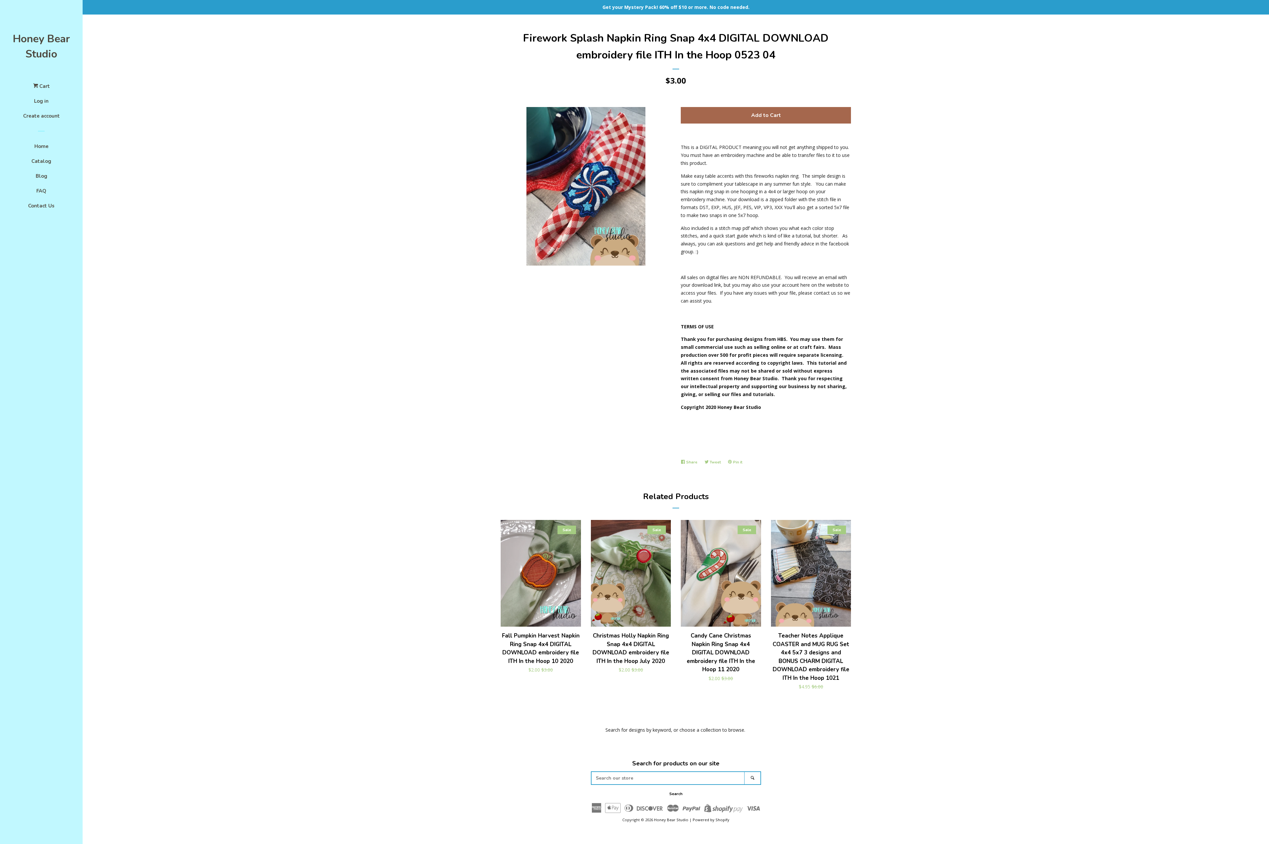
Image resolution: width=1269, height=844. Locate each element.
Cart (44, 86)
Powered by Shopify (711, 819)
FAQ (41, 191)
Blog (41, 176)
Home (41, 146)
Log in (41, 101)
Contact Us (41, 205)
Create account (41, 116)
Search (675, 793)
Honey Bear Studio (41, 46)
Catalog (41, 161)
